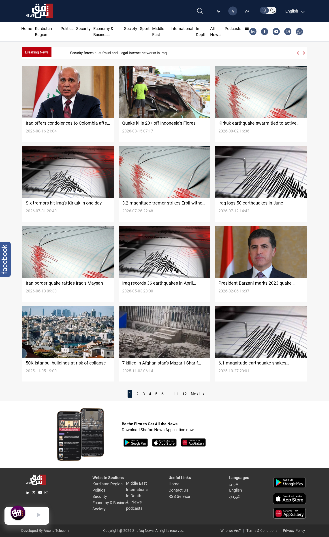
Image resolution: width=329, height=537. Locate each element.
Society (130, 28)
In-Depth (133, 495)
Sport (145, 28)
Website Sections (108, 477)
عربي (233, 484)
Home (26, 28)
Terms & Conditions (261, 530)
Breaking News (37, 52)
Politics (67, 28)
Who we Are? (230, 530)
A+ (247, 11)
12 (184, 394)
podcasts (233, 28)
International (182, 28)
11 (176, 394)
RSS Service (179, 496)
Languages (239, 477)
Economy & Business (110, 502)
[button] (297, 53)
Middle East (136, 483)
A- (218, 11)
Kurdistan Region (107, 484)
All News (134, 502)
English (235, 490)
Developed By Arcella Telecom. (45, 530)
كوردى (234, 496)
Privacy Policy (294, 530)
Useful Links (180, 477)
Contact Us (178, 490)
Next (196, 393)
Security (83, 28)
